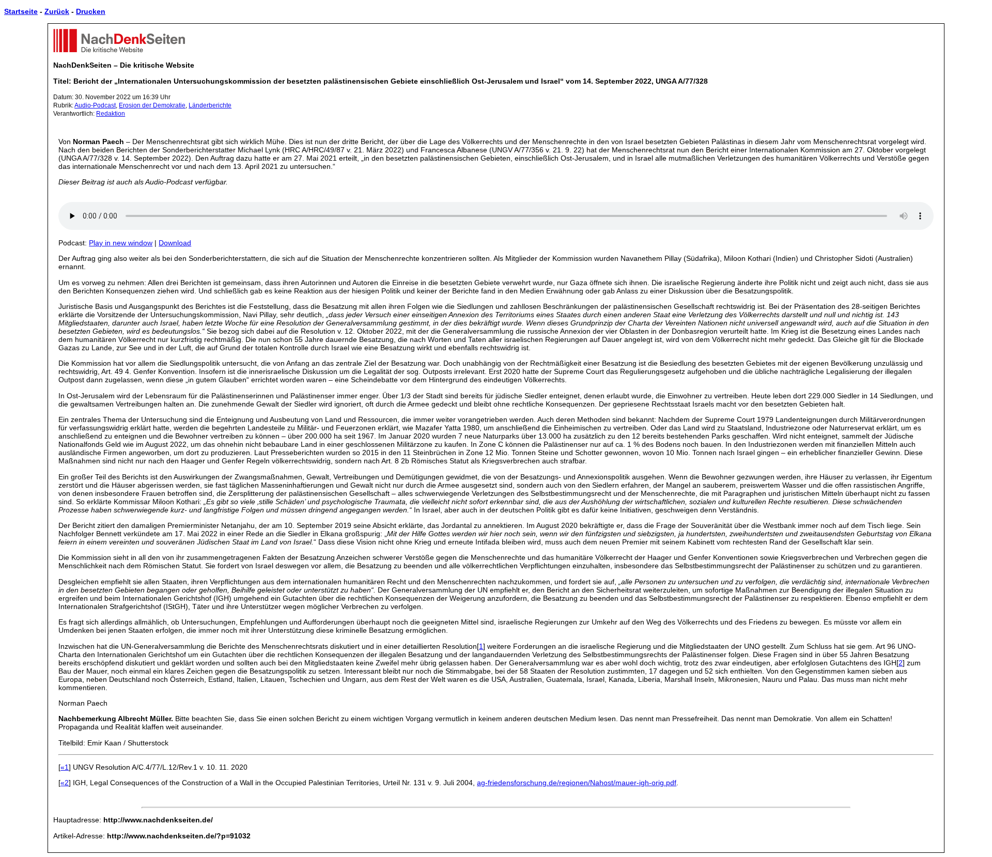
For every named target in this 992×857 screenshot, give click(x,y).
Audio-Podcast (95, 105)
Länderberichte (210, 105)
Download (175, 243)
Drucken (90, 11)
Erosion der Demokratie (152, 105)
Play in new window (120, 243)
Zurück (56, 11)
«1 (64, 767)
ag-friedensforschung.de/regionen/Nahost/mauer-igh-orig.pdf (576, 782)
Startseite (21, 11)
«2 (64, 782)
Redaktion (110, 113)
